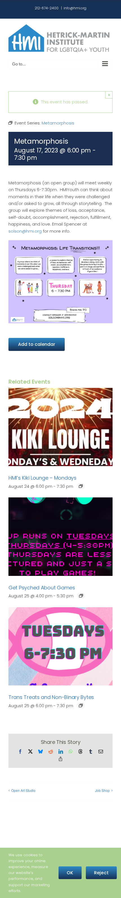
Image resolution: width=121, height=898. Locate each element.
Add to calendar (36, 344)
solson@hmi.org (25, 231)
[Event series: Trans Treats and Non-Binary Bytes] (81, 705)
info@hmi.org (75, 8)
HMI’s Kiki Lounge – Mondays (42, 477)
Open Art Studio (23, 790)
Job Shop (102, 790)
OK (70, 872)
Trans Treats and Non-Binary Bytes (51, 697)
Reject (101, 872)
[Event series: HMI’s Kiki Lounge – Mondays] (81, 486)
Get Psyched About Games (41, 587)
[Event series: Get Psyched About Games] (81, 595)
